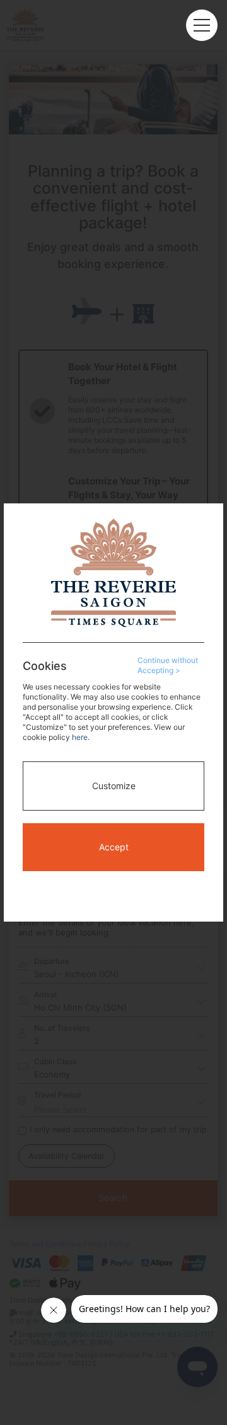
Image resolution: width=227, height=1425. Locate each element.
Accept (114, 847)
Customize (114, 785)
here (80, 737)
